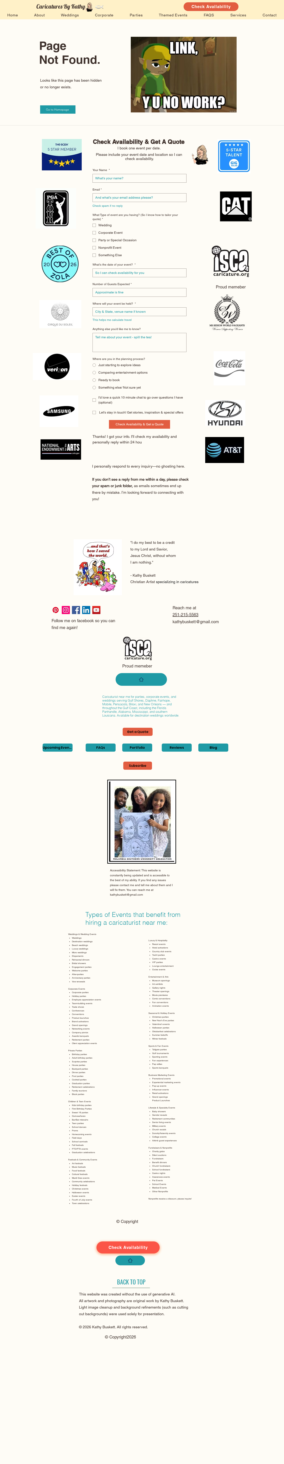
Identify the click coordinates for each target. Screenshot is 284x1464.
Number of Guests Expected (112, 284)
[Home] (141, 679)
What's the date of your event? (114, 264)
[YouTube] (96, 610)
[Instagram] (66, 610)
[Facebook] (76, 610)
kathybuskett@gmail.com (196, 621)
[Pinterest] (56, 610)
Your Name (101, 170)
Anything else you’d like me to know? (117, 329)
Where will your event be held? (114, 303)
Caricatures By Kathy (60, 6)
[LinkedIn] (86, 610)
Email (97, 189)
